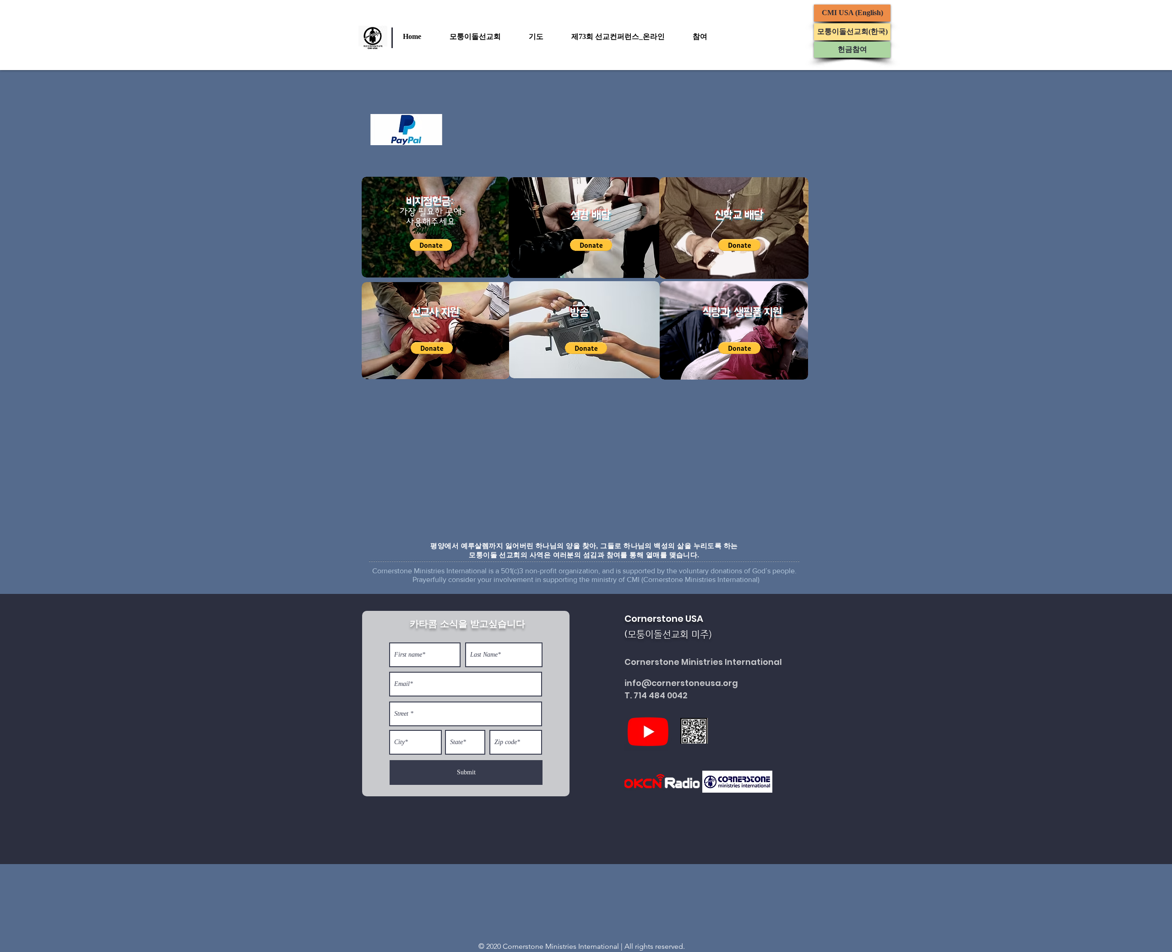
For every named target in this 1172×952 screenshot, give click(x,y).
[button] (484, 36)
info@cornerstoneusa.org (681, 683)
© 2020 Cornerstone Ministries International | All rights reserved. (581, 946)
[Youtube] (648, 731)
